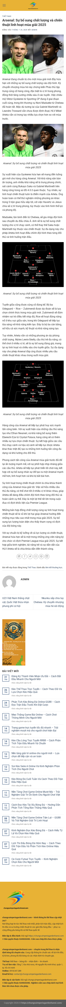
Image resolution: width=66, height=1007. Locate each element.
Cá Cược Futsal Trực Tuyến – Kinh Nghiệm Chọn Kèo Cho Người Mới (35, 860)
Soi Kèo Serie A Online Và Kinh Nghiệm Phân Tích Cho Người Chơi (36, 768)
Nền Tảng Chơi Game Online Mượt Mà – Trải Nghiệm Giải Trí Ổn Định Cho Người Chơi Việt (36, 793)
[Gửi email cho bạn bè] (35, 556)
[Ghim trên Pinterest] (41, 556)
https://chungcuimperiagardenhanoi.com (46, 936)
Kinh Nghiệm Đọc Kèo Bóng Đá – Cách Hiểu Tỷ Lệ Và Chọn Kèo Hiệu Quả (37, 832)
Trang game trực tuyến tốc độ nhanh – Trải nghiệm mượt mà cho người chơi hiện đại (35, 729)
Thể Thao (6, 16)
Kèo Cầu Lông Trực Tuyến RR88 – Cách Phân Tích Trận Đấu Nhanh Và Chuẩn (36, 742)
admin (34, 30)
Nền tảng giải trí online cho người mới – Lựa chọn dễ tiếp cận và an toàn (35, 755)
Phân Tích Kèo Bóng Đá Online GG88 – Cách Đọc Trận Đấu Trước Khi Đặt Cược (36, 703)
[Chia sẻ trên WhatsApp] (19, 556)
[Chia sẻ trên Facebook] (24, 556)
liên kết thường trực (53, 567)
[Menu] (4, 5)
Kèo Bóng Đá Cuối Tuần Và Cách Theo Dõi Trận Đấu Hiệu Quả (37, 780)
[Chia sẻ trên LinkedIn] (46, 556)
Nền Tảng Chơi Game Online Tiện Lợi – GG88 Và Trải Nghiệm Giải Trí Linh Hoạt (36, 819)
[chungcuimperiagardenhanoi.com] (33, 5)
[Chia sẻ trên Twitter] (30, 556)
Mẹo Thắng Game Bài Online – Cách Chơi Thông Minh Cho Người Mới (34, 716)
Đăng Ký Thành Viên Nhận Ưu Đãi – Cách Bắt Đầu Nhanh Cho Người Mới (36, 678)
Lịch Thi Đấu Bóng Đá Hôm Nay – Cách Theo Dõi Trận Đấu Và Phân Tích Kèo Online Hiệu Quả (36, 846)
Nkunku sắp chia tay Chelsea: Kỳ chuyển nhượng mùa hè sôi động (49, 602)
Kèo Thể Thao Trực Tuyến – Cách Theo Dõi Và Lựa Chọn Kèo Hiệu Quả (37, 690)
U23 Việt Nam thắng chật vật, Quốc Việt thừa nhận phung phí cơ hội (15, 602)
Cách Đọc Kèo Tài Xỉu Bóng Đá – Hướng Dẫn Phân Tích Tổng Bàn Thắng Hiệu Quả (36, 806)
